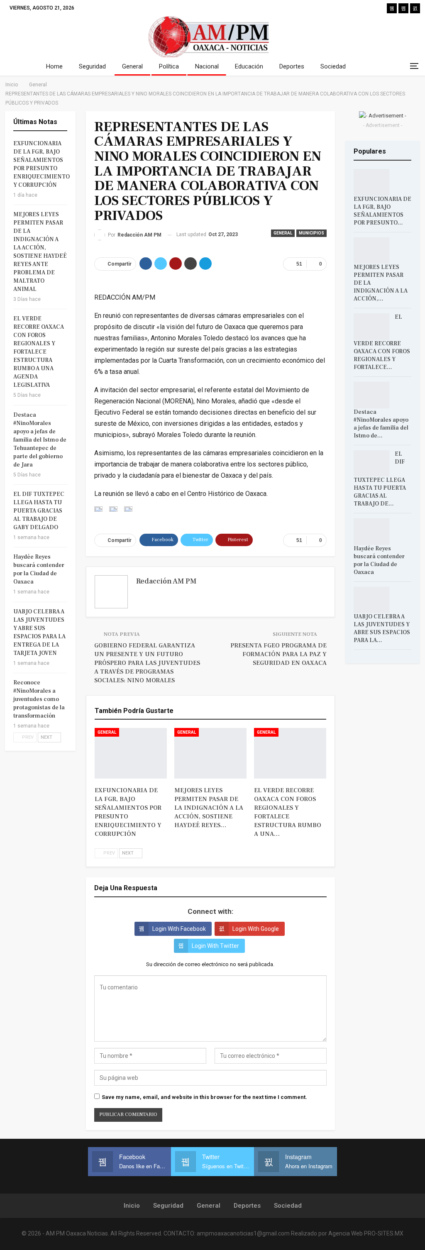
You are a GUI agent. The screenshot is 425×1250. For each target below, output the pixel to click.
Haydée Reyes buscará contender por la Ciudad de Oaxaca (379, 560)
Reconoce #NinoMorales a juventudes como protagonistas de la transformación (39, 699)
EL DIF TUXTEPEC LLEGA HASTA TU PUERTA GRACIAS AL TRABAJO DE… (380, 479)
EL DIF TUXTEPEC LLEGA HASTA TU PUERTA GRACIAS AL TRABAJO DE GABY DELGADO (38, 511)
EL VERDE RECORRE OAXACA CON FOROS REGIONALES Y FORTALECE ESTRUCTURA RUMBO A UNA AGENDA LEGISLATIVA (38, 352)
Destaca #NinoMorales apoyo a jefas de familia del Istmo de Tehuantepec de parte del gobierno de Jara (39, 440)
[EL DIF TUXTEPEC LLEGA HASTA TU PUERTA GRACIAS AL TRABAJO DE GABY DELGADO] (371, 463)
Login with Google (255, 928)
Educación (249, 66)
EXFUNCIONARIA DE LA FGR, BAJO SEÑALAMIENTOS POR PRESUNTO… (382, 211)
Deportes (291, 66)
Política (169, 66)
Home (54, 66)
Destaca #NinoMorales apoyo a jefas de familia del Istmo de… (381, 423)
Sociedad (333, 66)
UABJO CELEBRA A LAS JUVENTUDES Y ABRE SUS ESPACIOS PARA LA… (382, 628)
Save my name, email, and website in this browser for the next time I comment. (204, 1097)
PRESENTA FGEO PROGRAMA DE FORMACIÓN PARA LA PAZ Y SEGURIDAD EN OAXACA (278, 654)
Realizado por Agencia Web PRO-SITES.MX (347, 1233)
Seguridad (92, 66)
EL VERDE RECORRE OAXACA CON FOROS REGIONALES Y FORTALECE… (382, 342)
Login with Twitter (215, 945)
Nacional (207, 66)
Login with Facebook (179, 928)
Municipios (311, 233)
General (132, 66)
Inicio (132, 1205)
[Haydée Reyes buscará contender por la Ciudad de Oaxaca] (371, 531)
